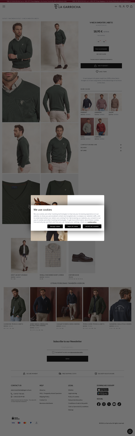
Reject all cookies (73, 226)
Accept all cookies (92, 226)
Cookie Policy (91, 222)
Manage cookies (55, 226)
